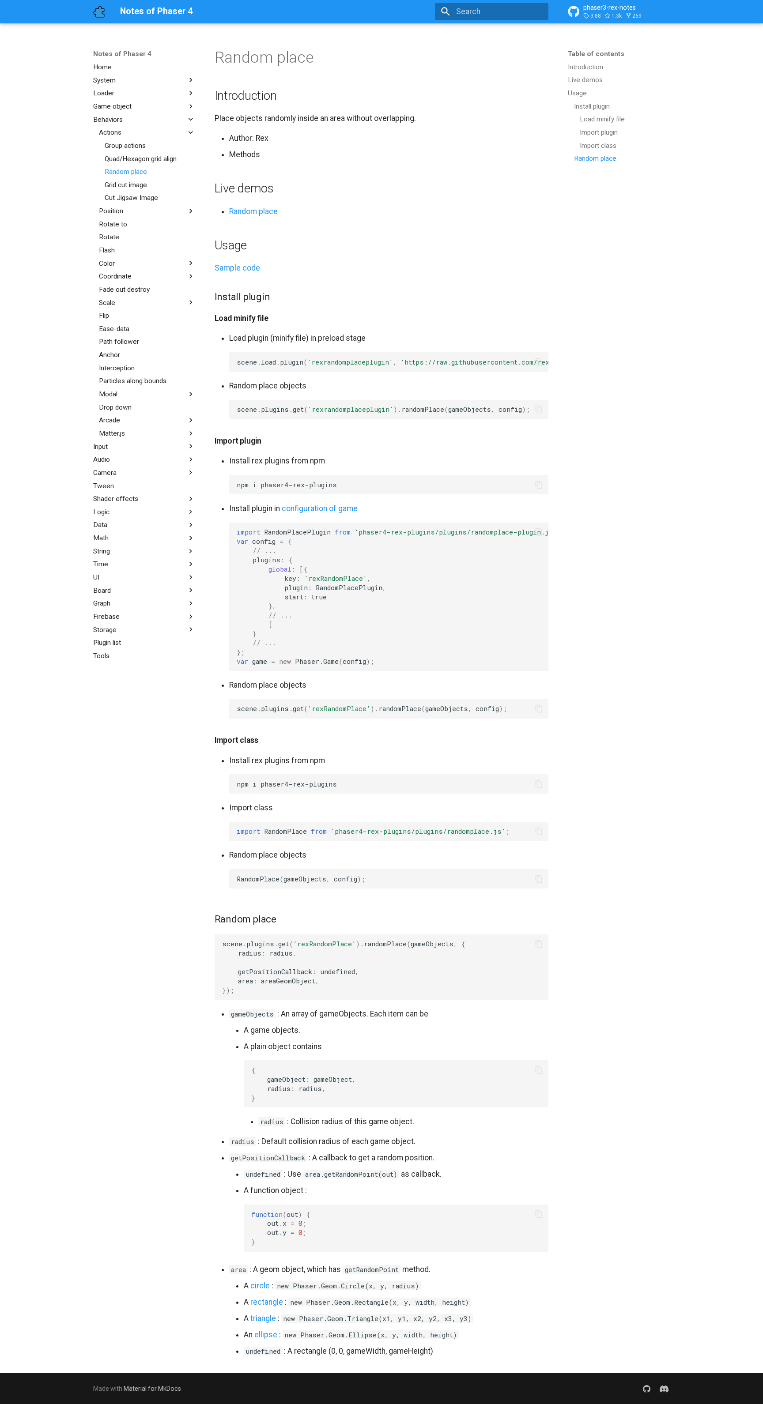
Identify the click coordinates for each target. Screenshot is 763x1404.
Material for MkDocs (152, 1388)
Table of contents (596, 54)
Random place (253, 211)
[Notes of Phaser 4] (99, 11)
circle (260, 1285)
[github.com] (646, 1388)
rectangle (266, 1302)
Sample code (237, 267)
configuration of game (320, 508)
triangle (263, 1318)
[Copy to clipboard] (538, 362)
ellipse (265, 1334)
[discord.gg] (664, 1388)
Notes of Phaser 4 (122, 54)
